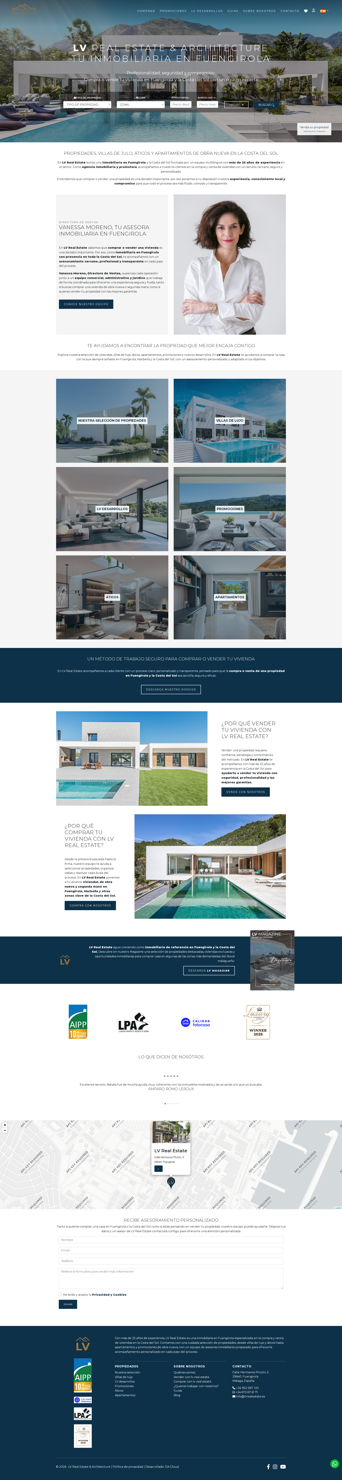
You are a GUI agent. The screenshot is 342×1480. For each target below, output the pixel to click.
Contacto (290, 11)
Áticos (119, 1409)
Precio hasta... (208, 97)
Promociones (173, 11)
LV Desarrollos (207, 11)
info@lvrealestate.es (250, 1414)
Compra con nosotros (90, 905)
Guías (178, 1409)
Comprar (146, 11)
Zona (141, 97)
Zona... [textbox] (125, 104)
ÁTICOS (112, 597)
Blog (177, 1413)
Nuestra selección (127, 1390)
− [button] (5, 1148)
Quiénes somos (184, 1390)
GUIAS (233, 11)
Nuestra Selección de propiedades (112, 421)
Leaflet (338, 1226)
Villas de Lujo (229, 421)
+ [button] (5, 1143)
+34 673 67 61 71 (247, 1410)
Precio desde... (181, 97)
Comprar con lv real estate (192, 1400)
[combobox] (87, 104)
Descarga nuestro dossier (171, 689)
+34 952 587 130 (247, 1406)
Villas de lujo (124, 1395)
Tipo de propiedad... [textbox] (83, 104)
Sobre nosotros (259, 11)
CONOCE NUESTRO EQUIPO (86, 304)
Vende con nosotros (245, 792)
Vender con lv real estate (191, 1395)
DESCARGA (209, 970)
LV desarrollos (112, 509)
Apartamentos (229, 597)
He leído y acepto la (94, 1313)
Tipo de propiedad (88, 97)
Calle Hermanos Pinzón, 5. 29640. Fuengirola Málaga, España (250, 1395)
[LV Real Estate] (24, 9)
